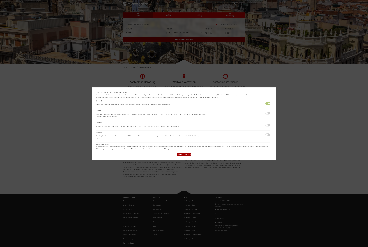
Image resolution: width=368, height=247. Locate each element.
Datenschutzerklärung (210, 97)
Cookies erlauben (184, 154)
